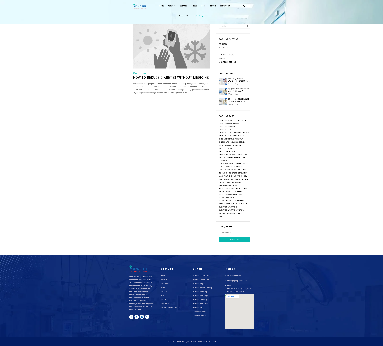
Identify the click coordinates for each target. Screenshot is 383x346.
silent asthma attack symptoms (231, 210)
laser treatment (225, 176)
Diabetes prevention (227, 154)
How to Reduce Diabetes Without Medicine (171, 77)
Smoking (222, 213)
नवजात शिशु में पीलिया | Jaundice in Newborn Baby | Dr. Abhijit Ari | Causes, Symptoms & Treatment (239, 80)
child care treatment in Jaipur (231, 139)
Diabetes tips (242, 154)
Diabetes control (225, 148)
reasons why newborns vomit (230, 195)
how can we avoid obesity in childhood (234, 164)
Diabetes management (227, 151)
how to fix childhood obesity (230, 167)
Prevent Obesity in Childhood (230, 191)
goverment (223, 161)
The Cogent (211, 341)
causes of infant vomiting (229, 123)
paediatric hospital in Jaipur (230, 182)
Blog (187, 16)
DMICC (244, 157)
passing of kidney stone (228, 185)
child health (224, 142)
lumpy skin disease (241, 176)
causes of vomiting (226, 130)
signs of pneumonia (226, 204)
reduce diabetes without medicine (232, 201)
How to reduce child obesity (230, 170)
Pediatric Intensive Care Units (230, 188)
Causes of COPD (241, 120)
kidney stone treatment (238, 173)
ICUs (244, 170)
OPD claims (235, 179)
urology (222, 216)
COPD (221, 145)
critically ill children (233, 145)
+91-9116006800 (234, 276)
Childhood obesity (238, 142)
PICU (245, 188)
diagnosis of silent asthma (229, 157)
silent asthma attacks (228, 207)
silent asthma (241, 204)
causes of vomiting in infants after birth (235, 133)
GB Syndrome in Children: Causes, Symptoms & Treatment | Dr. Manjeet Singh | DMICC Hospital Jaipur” (238, 100)
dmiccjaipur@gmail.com (237, 280)
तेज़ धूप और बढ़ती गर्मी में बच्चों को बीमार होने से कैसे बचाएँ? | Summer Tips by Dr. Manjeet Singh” (238, 90)
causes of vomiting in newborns (231, 136)
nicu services (224, 179)
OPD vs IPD (245, 179)
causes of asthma (226, 120)
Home (181, 16)
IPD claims (223, 173)
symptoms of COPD (234, 213)
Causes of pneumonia (227, 127)
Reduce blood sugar (226, 198)
